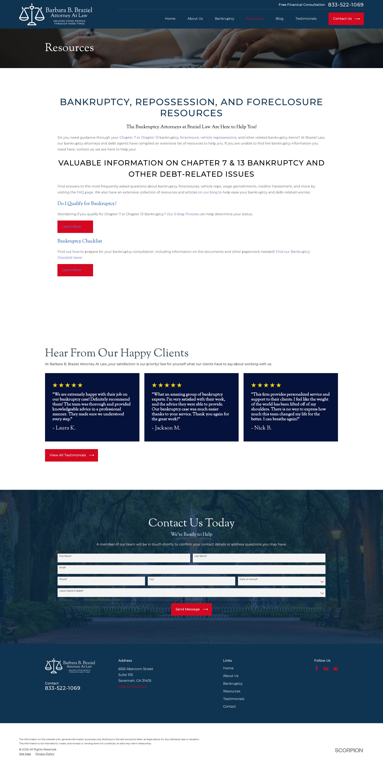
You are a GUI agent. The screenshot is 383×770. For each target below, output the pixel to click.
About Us (230, 676)
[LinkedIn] (326, 668)
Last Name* (200, 556)
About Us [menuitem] (195, 19)
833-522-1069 (346, 4)
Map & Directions (132, 687)
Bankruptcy (233, 684)
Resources (231, 691)
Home (228, 668)
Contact (229, 706)
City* (151, 579)
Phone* (63, 579)
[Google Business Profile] (335, 668)
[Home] (55, 14)
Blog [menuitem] (279, 19)
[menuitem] (25, 754)
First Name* (65, 556)
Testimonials (233, 699)
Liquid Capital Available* (71, 591)
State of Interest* (249, 579)
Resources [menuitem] (255, 19)
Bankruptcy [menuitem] (224, 19)
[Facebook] (316, 668)
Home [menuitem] (170, 19)
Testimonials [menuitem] (306, 19)
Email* (62, 567)
